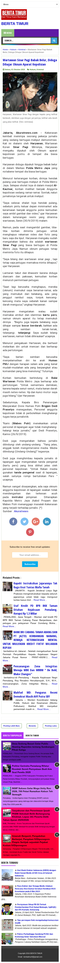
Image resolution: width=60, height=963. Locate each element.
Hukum (33, 69)
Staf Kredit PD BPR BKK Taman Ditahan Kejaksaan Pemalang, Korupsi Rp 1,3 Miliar (35, 609)
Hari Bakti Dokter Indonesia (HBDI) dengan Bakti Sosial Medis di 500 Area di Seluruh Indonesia (35, 873)
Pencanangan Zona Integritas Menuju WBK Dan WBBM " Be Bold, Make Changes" (35, 670)
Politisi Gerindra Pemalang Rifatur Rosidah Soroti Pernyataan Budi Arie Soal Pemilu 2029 (32, 769)
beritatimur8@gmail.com (33, 957)
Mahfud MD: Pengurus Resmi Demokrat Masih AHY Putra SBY (35, 694)
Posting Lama (51, 726)
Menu (9, 32)
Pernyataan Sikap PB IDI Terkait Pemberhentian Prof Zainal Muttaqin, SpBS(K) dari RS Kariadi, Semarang (35, 907)
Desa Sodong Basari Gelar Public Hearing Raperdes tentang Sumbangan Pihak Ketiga (33, 746)
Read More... (40, 600)
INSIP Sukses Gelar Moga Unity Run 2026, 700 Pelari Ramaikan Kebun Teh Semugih (32, 791)
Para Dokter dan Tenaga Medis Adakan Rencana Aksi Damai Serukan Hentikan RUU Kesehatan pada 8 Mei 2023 (35, 889)
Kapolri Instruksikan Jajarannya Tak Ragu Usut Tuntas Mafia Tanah (35, 585)
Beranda (32, 726)
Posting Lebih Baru (11, 726)
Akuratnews (21, 511)
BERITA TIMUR (14, 23)
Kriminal (40, 69)
